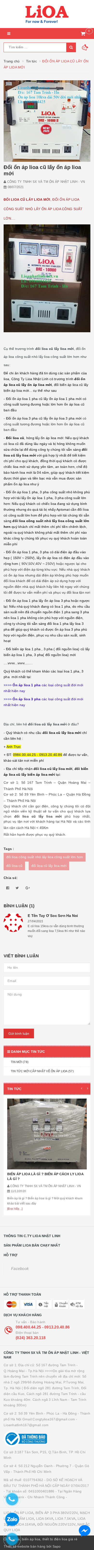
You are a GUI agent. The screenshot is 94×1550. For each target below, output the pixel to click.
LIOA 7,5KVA (65, 1518)
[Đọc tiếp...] (14, 1208)
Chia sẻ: (11, 878)
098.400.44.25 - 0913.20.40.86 (43, 1327)
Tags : (9, 849)
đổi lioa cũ (14, 866)
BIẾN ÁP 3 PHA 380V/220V (56, 1513)
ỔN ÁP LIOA (24, 1513)
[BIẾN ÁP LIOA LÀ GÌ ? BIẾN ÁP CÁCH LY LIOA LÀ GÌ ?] (47, 1134)
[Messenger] (84, 1531)
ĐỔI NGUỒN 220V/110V (56, 1524)
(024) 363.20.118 (31, 1338)
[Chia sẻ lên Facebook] (8, 888)
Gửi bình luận (18, 1033)
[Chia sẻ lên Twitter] (17, 888)
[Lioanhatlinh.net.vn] (47, 14)
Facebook (20, 1269)
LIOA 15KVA (25, 1524)
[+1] (28, 888)
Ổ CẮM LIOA (24, 1518)
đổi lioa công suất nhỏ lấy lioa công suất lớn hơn (44, 857)
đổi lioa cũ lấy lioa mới (49, 866)
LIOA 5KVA (44, 1518)
